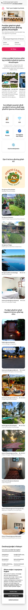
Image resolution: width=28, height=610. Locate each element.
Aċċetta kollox (13, 591)
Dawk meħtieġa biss (13, 595)
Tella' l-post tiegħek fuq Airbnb (15, 8)
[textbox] (7, 44)
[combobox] (13, 39)
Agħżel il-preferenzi (13, 600)
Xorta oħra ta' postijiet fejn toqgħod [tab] (11, 550)
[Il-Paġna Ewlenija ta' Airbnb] (3, 8)
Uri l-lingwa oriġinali (17, 3)
